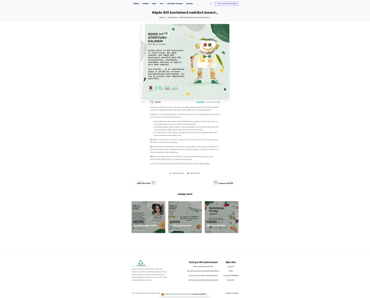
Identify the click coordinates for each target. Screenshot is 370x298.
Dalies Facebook (178, 173)
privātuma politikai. (199, 294)
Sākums (162, 17)
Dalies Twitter (195, 173)
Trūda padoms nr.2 (180, 225)
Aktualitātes (172, 17)
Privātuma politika (232, 293)
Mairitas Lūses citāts (145, 225)
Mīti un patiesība (216, 225)
